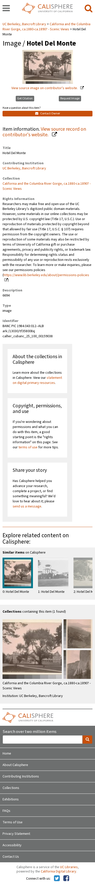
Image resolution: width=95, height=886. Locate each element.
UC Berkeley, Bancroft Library (25, 24)
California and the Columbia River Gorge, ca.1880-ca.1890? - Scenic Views (46, 27)
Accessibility (12, 845)
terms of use (27, 447)
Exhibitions (11, 799)
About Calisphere (15, 765)
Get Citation (25, 98)
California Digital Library (58, 871)
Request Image (70, 98)
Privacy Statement (16, 833)
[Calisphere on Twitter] (57, 878)
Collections (11, 787)
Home (7, 753)
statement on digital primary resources (37, 380)
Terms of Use (13, 822)
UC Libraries (69, 867)
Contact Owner (50, 113)
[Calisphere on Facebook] (66, 878)
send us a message (27, 506)
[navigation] (6, 9)
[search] (88, 9)
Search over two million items (29, 732)
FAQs (6, 810)
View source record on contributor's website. (44, 132)
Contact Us (11, 856)
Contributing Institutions (21, 776)
